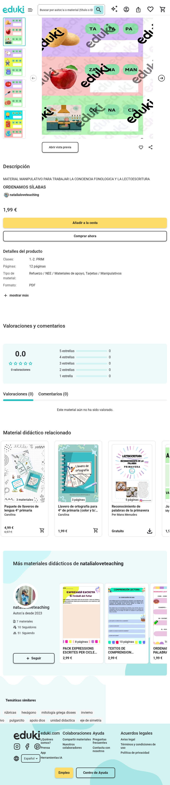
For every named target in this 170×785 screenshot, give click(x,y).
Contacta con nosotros (102, 749)
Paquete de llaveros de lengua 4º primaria (21, 508)
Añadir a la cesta (85, 223)
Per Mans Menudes (124, 514)
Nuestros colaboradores (72, 746)
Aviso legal (128, 739)
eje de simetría (90, 720)
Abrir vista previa (60, 147)
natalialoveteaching (24, 195)
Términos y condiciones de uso (138, 746)
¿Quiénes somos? (47, 741)
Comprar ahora (85, 236)
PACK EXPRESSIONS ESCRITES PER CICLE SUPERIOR (79, 650)
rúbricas (10, 713)
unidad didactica (62, 720)
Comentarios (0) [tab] (53, 393)
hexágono (29, 713)
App (43, 752)
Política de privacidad (135, 752)
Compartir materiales (77, 739)
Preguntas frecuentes (100, 741)
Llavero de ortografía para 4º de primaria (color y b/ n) (77, 508)
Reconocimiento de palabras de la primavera (130, 508)
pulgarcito (17, 720)
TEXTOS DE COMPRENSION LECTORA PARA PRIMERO (120, 650)
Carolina (10, 514)
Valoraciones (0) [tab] (18, 393)
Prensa (45, 747)
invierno (87, 713)
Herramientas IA (51, 757)
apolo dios (37, 720)
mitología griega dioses (58, 713)
